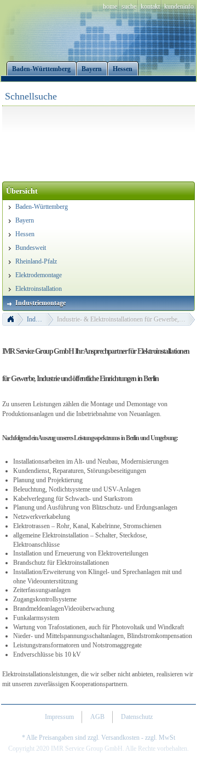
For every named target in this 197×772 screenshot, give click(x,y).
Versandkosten (120, 737)
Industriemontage (40, 319)
